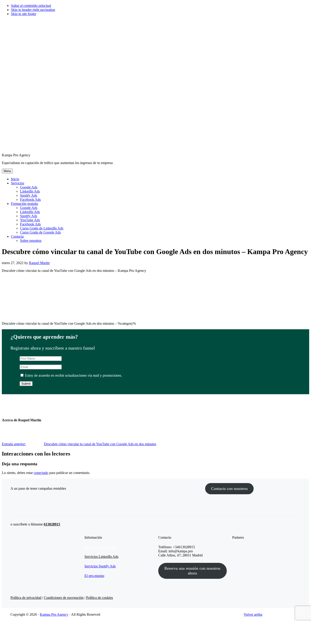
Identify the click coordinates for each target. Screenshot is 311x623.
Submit (26, 383)
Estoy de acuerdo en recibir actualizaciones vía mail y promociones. (73, 375)
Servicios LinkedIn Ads (101, 557)
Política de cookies (99, 598)
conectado (41, 473)
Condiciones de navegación (64, 598)
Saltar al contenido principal (31, 6)
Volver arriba (253, 614)
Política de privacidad (25, 598)
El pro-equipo (94, 576)
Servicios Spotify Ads (100, 566)
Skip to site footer (23, 14)
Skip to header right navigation (33, 10)
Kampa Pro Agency (54, 614)
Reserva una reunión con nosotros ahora (192, 570)
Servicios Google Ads (100, 547)
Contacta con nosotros (229, 488)
